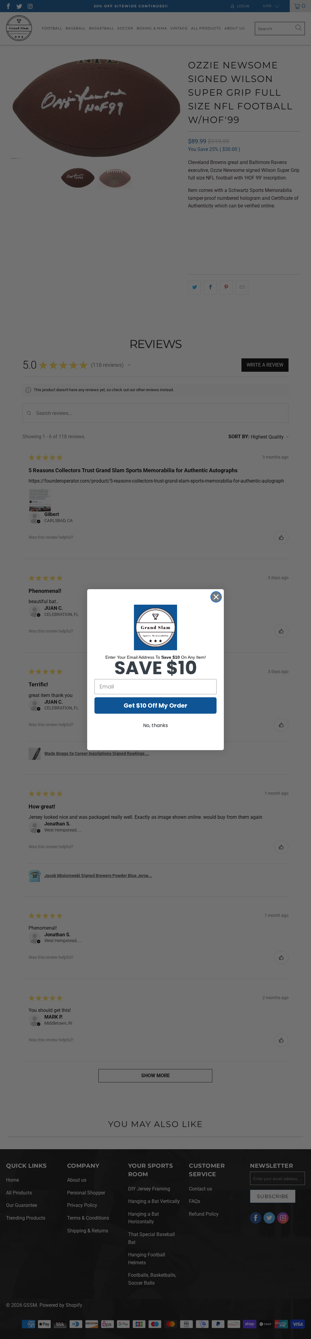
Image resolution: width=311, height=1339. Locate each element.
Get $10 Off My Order (155, 705)
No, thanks (155, 725)
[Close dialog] (216, 597)
